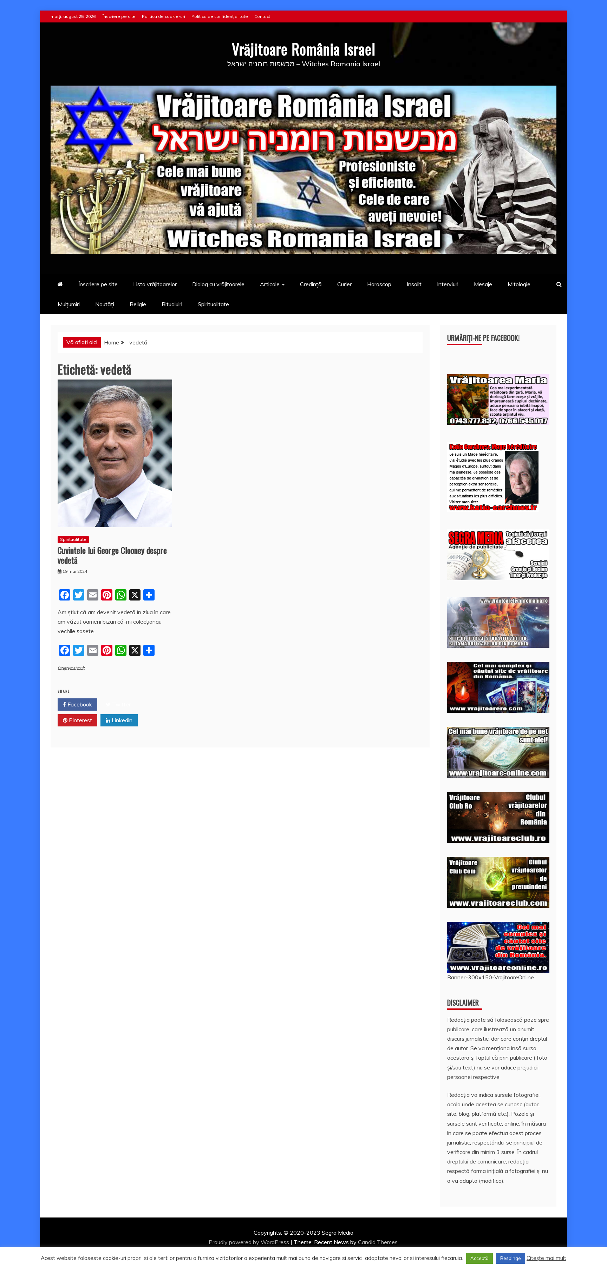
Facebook (79, 704)
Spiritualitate (213, 304)
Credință (311, 284)
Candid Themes (378, 1242)
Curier (344, 284)
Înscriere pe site (119, 16)
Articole (270, 284)
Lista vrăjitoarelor (155, 284)
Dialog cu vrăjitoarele (218, 284)
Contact (262, 16)
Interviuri (447, 284)
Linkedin (121, 720)
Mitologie (519, 284)
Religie (138, 304)
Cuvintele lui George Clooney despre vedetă (112, 555)
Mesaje (483, 284)
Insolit (414, 284)
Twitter (121, 704)
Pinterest (79, 720)
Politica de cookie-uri (163, 16)
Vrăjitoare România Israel (304, 49)
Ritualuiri (172, 304)
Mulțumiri (69, 304)
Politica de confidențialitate (219, 16)
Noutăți (104, 304)
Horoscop (379, 284)
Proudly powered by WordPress (250, 1242)
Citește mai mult (71, 668)
